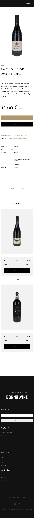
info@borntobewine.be (7, 432)
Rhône (25, 138)
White (2, 460)
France (23, 135)
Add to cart (17, 124)
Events (3, 480)
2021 (9, 135)
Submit (17, 420)
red (22, 138)
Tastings (3, 477)
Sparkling (3, 465)
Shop (2, 474)
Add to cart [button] (17, 270)
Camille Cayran (16, 135)
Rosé (2, 462)
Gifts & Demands (5, 482)
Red (26, 135)
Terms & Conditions (17, 497)
